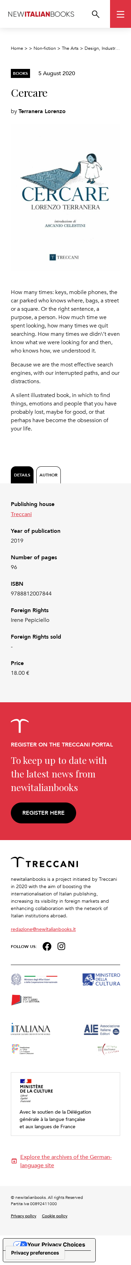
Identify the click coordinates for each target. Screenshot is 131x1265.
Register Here (43, 812)
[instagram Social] (61, 945)
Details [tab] (22, 475)
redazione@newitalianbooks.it (43, 929)
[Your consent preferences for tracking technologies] (35, 1252)
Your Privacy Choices (56, 1244)
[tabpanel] (66, 588)
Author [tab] (48, 475)
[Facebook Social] (47, 946)
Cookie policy (54, 1215)
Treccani (21, 514)
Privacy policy (23, 1215)
